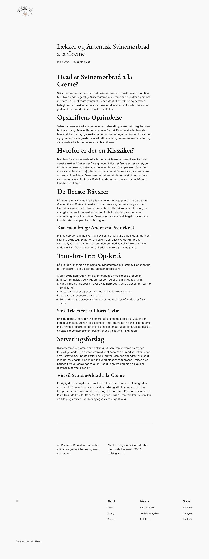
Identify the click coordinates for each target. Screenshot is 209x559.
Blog (88, 61)
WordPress (36, 541)
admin (80, 61)
